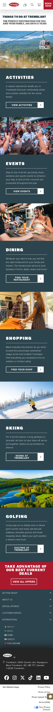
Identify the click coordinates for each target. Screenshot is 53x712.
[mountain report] (25, 4)
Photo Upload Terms (41, 697)
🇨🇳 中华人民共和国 (12, 643)
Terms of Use (44, 692)
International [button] (9, 619)
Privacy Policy (44, 687)
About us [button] (7, 599)
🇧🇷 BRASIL (8, 631)
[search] (32, 4)
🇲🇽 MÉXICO (9, 626)
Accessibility (44, 702)
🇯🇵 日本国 (8, 635)
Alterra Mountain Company (11, 687)
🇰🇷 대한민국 (9, 639)
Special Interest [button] (10, 606)
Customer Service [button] (11, 612)
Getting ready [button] (10, 592)
